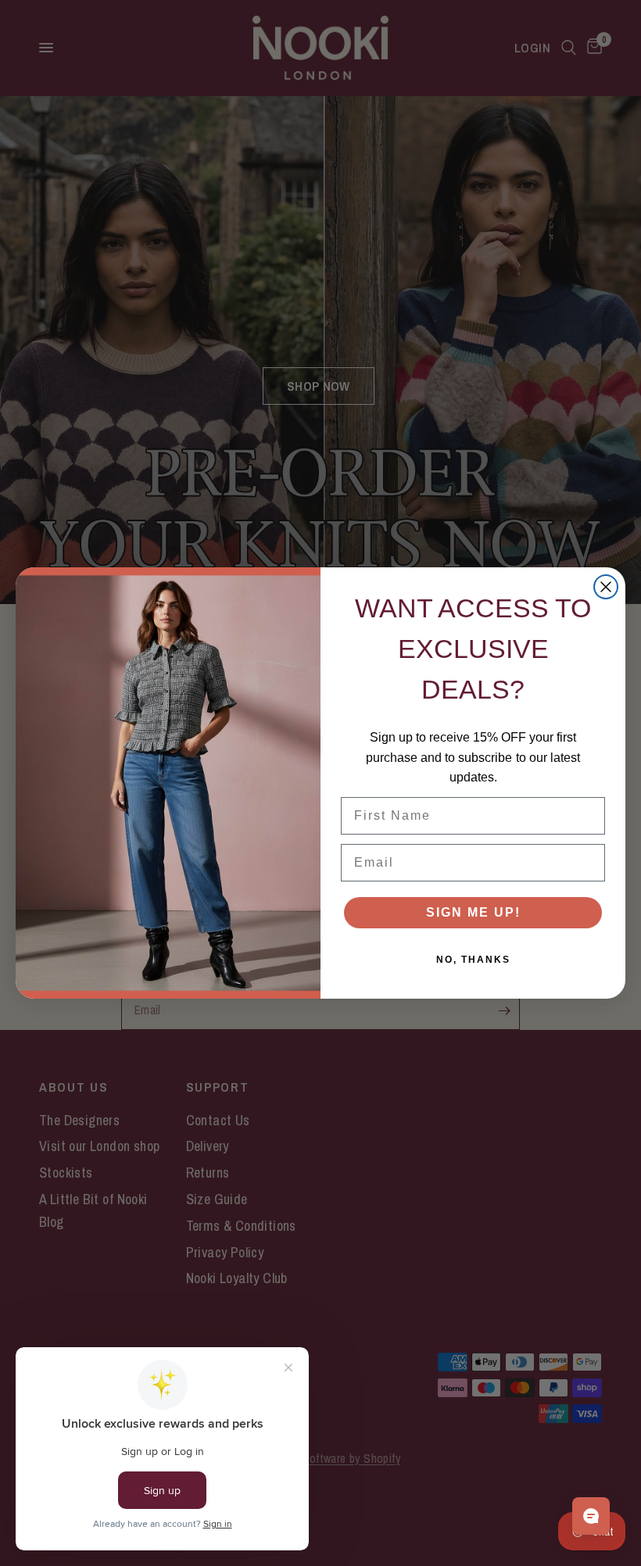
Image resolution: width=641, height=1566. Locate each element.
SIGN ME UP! (473, 912)
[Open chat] (591, 1516)
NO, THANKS (473, 959)
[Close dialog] (606, 587)
